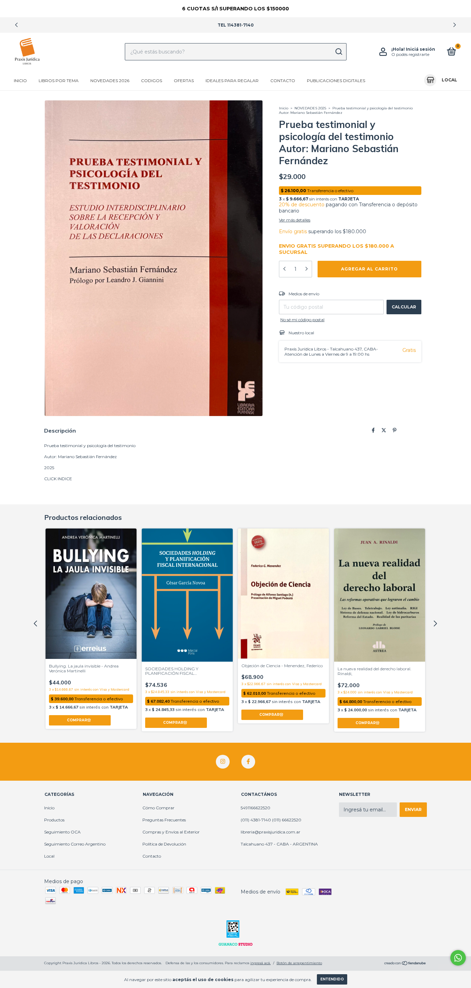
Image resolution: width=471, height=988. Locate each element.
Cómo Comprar (158, 807)
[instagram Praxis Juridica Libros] (223, 762)
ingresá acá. (260, 963)
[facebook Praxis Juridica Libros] (248, 762)
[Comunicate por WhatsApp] (458, 958)
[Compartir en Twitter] (383, 430)
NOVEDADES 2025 (310, 108)
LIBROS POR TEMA (59, 80)
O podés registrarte (410, 54)
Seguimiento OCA (62, 831)
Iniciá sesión (420, 49)
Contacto (282, 80)
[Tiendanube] (405, 964)
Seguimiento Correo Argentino (75, 844)
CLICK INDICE (58, 478)
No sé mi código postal (302, 319)
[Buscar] (338, 52)
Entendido (332, 979)
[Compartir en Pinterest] (395, 430)
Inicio (20, 80)
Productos (54, 819)
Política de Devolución (164, 844)
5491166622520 (255, 807)
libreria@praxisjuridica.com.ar (270, 831)
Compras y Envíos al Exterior (171, 831)
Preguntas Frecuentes (164, 819)
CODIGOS (151, 80)
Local (49, 856)
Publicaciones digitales (336, 80)
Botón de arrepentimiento (299, 963)
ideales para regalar (232, 80)
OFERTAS (184, 80)
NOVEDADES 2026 (109, 80)
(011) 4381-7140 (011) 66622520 (271, 819)
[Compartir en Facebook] (373, 430)
